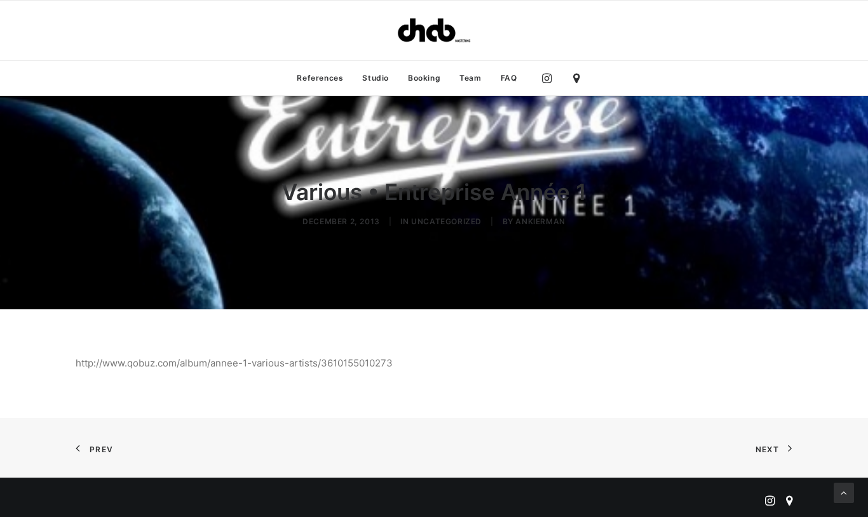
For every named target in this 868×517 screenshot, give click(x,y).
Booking (424, 78)
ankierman (540, 221)
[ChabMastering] (434, 30)
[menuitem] (319, 78)
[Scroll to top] (844, 492)
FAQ (509, 78)
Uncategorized (446, 221)
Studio (375, 78)
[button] (550, 78)
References (320, 78)
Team (470, 78)
